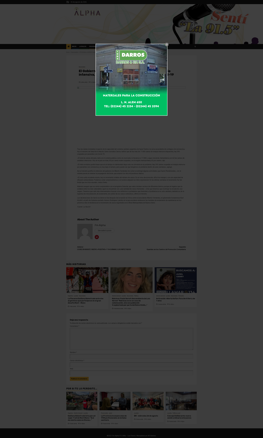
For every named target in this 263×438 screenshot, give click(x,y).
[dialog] (131, 80)
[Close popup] (166, 44)
